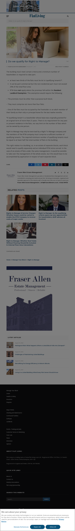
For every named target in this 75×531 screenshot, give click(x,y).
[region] (37, 520)
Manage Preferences (21, 527)
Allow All (53, 527)
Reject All (37, 527)
